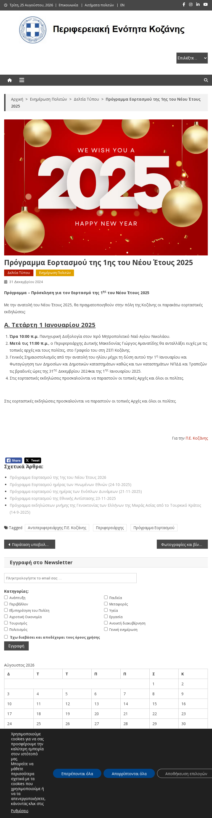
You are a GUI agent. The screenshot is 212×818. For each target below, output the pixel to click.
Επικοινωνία (68, 5)
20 (96, 713)
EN (122, 5)
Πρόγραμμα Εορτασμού (154, 527)
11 (38, 703)
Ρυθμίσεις (19, 810)
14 (125, 703)
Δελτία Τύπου (18, 272)
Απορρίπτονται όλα (129, 773)
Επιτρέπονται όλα (77, 773)
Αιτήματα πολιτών (99, 5)
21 (125, 713)
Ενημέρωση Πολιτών (55, 272)
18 (38, 713)
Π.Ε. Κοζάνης (197, 438)
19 (67, 713)
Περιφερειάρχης (110, 527)
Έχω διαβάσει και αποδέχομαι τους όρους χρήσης (55, 637)
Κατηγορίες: (16, 591)
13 (96, 703)
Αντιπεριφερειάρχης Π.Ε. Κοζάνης (57, 527)
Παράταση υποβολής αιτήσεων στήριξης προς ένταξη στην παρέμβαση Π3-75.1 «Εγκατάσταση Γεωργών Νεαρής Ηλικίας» (33, 544)
